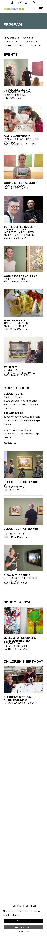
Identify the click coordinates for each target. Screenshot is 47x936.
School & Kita (27, 42)
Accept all (23, 921)
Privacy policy (23, 932)
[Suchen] (34, 2)
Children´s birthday (14, 45)
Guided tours (10, 38)
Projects (34, 45)
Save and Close (23, 927)
